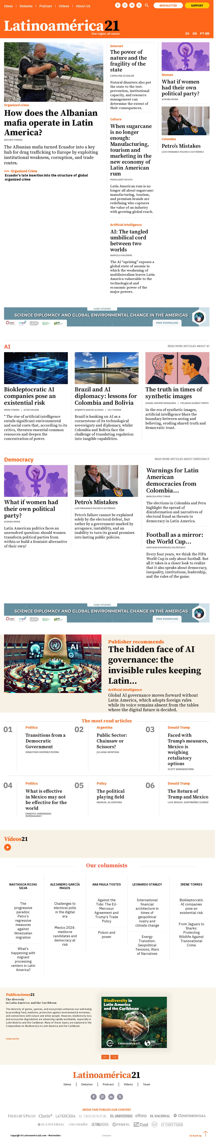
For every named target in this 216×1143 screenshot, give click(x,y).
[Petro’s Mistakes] (185, 121)
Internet (116, 46)
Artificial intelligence (126, 224)
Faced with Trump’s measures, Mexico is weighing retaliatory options (188, 749)
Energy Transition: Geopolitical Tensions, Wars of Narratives (147, 945)
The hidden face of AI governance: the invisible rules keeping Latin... (154, 665)
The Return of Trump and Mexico (188, 794)
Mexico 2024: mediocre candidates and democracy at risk (65, 936)
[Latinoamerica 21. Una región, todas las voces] (107, 1074)
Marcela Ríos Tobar (158, 496)
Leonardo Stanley (147, 884)
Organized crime (16, 105)
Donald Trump (179, 727)
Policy (102, 783)
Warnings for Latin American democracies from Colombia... (172, 480)
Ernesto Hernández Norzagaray (38, 815)
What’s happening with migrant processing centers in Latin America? (23, 959)
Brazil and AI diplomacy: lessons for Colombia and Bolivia (106, 396)
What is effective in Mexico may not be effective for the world (46, 799)
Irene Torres (11, 409)
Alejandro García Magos (65, 886)
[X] (139, 5)
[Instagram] (125, 5)
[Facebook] (117, 5)
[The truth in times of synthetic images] (177, 368)
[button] (147, 6)
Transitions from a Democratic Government (45, 741)
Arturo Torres (13, 139)
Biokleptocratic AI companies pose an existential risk (30, 396)
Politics (31, 727)
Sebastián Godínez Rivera (42, 752)
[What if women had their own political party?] (185, 56)
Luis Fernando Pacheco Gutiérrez (183, 151)
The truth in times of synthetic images (173, 393)
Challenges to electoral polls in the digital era (65, 909)
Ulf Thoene (114, 409)
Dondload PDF (12, 1039)
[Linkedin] (132, 5)
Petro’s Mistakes (181, 146)
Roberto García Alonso (89, 409)
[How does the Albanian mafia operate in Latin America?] (53, 72)
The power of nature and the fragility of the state (128, 61)
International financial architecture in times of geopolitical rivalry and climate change (147, 913)
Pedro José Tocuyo (121, 179)
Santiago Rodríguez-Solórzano (165, 547)
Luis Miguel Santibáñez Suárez (188, 802)
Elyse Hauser (31, 409)
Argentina (105, 727)
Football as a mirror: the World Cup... (174, 538)
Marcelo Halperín (121, 255)
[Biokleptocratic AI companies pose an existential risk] (36, 368)
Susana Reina (170, 99)
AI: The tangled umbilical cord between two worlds (129, 241)
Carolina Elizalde (122, 75)
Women (167, 74)
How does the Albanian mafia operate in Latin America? (51, 123)
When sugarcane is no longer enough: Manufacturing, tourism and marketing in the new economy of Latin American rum (131, 150)
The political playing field (111, 794)
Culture (116, 119)
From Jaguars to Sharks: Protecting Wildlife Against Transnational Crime (191, 934)
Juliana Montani (108, 752)
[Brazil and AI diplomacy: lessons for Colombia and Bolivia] (107, 368)
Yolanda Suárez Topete (194, 403)
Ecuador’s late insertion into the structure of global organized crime (46, 177)
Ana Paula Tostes (106, 884)
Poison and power (106, 934)
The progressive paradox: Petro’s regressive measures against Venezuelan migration (23, 920)
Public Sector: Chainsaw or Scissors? (112, 741)
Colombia (169, 139)
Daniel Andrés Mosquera (160, 403)
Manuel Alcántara (109, 802)
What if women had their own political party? (180, 88)
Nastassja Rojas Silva (23, 886)
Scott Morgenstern (181, 769)
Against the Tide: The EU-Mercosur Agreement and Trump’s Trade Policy (106, 910)
